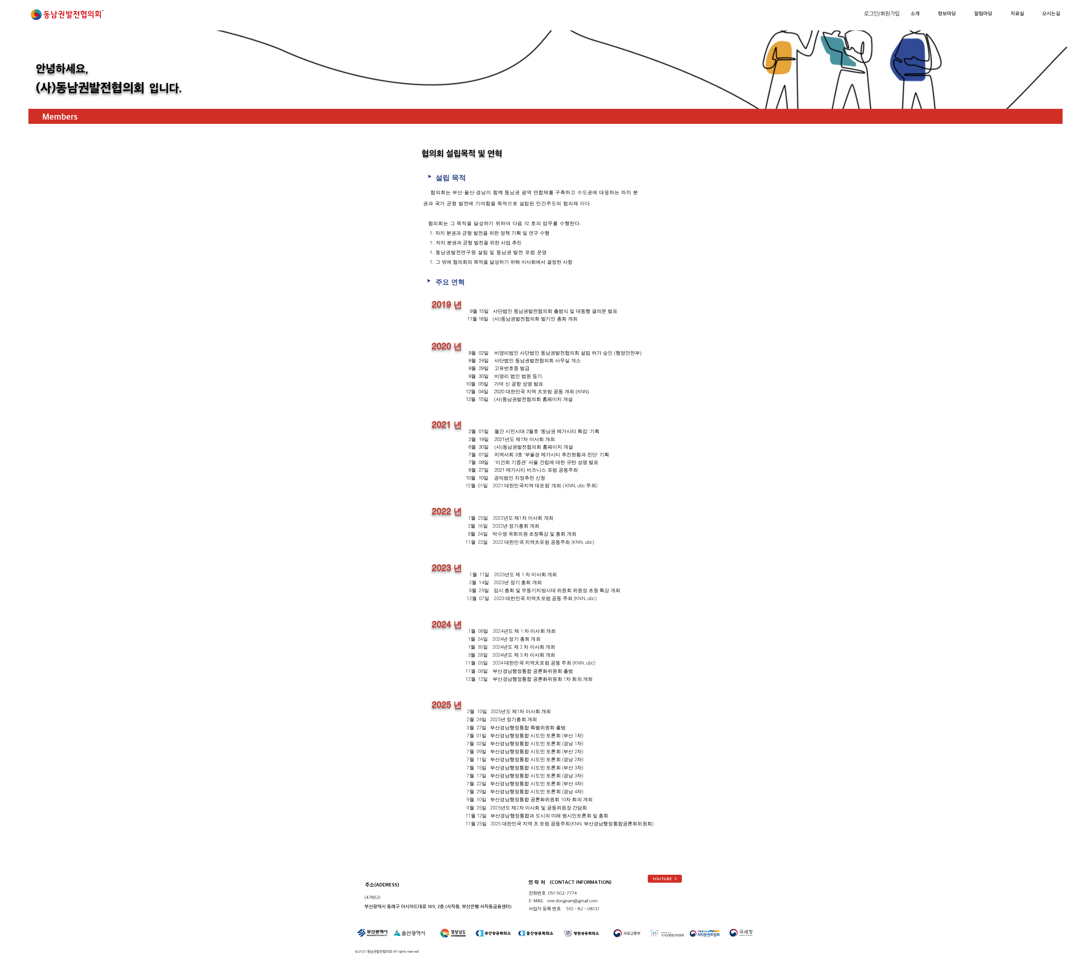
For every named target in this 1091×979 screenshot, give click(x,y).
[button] (910, 13)
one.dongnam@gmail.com (572, 900)
